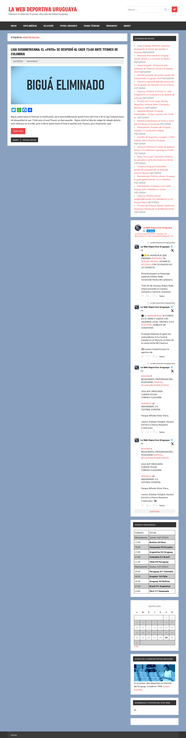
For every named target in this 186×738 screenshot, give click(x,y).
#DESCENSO (162, 385)
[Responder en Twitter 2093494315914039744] (143, 431)
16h (141, 250)
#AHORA (145, 376)
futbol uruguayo (68, 25)
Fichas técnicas (92, 25)
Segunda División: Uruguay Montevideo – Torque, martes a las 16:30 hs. (153, 114)
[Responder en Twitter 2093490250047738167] (143, 356)
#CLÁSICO (146, 264)
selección (48, 25)
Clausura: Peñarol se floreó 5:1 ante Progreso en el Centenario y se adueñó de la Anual (154, 94)
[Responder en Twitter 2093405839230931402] (143, 295)
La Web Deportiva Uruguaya (155, 246)
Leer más (18, 131)
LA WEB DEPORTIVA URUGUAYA (43, 9)
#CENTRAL (146, 324)
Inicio (13, 25)
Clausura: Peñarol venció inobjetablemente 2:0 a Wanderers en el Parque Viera (153, 198)
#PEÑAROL (157, 258)
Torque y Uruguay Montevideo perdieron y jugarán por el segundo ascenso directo (151, 169)
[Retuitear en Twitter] (148, 242)
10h (141, 310)
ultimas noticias (29, 140)
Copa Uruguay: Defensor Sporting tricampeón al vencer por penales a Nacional (152, 48)
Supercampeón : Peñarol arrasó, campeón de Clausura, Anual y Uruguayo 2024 (153, 68)
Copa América (30, 25)
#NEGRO (145, 261)
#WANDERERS (154, 315)
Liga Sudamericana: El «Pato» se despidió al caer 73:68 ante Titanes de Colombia (64, 51)
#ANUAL (158, 382)
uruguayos (111, 25)
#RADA (154, 261)
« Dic (136, 646)
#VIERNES (146, 403)
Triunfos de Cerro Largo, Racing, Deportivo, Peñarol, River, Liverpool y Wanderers (152, 104)
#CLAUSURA (147, 385)
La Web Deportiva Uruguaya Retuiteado (165, 242)
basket (127, 25)
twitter (14, 735)
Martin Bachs (32, 61)
